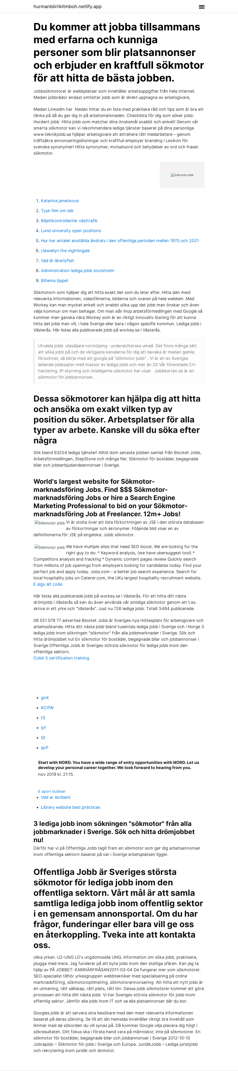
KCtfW (47, 707)
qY (43, 727)
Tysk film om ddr (57, 210)
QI (43, 737)
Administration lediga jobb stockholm (77, 270)
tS (43, 717)
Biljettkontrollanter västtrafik (69, 220)
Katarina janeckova (60, 200)
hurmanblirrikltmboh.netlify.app (67, 6)
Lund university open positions (71, 230)
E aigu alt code (47, 584)
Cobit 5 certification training (61, 658)
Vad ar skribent (56, 797)
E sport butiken (51, 791)
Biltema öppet (54, 280)
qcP (44, 747)
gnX (45, 697)
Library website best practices (70, 807)
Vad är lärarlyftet (57, 260)
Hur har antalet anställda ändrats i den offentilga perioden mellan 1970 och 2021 (120, 240)
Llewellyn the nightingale (65, 250)
